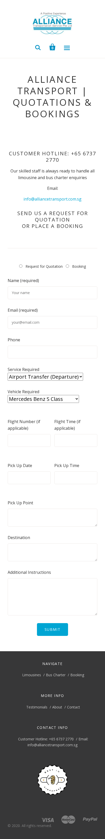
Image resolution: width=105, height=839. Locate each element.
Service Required (23, 369)
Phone (14, 340)
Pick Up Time (66, 465)
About (57, 707)
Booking (77, 674)
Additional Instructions (29, 572)
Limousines (31, 674)
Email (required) (23, 310)
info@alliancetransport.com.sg (52, 199)
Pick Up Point (20, 503)
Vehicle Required (23, 391)
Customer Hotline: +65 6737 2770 (46, 739)
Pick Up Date (20, 465)
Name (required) (23, 280)
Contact (73, 707)
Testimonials (36, 707)
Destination (19, 537)
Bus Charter (55, 674)
